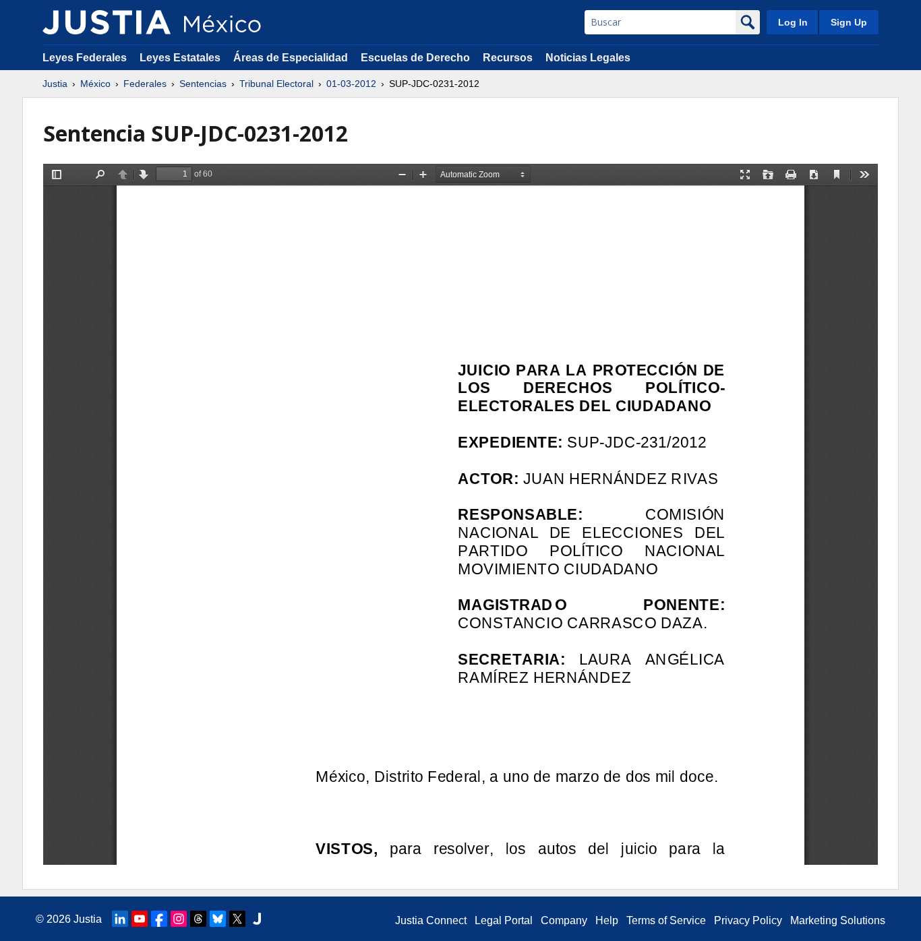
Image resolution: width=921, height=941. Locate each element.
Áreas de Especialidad (290, 57)
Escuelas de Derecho (415, 57)
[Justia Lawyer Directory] (257, 919)
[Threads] (198, 919)
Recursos (508, 57)
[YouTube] (139, 919)
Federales (145, 83)
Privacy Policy (748, 920)
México (95, 83)
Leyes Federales (84, 57)
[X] (237, 919)
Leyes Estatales (180, 57)
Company (564, 920)
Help (606, 920)
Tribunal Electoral (276, 83)
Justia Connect (431, 920)
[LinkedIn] (120, 919)
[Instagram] (179, 919)
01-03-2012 (351, 83)
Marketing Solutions (837, 920)
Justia (54, 83)
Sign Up (849, 22)
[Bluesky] (218, 919)
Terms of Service (666, 920)
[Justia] (106, 22)
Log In (793, 22)
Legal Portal (504, 920)
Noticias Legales (587, 57)
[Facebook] (159, 919)
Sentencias (203, 83)
